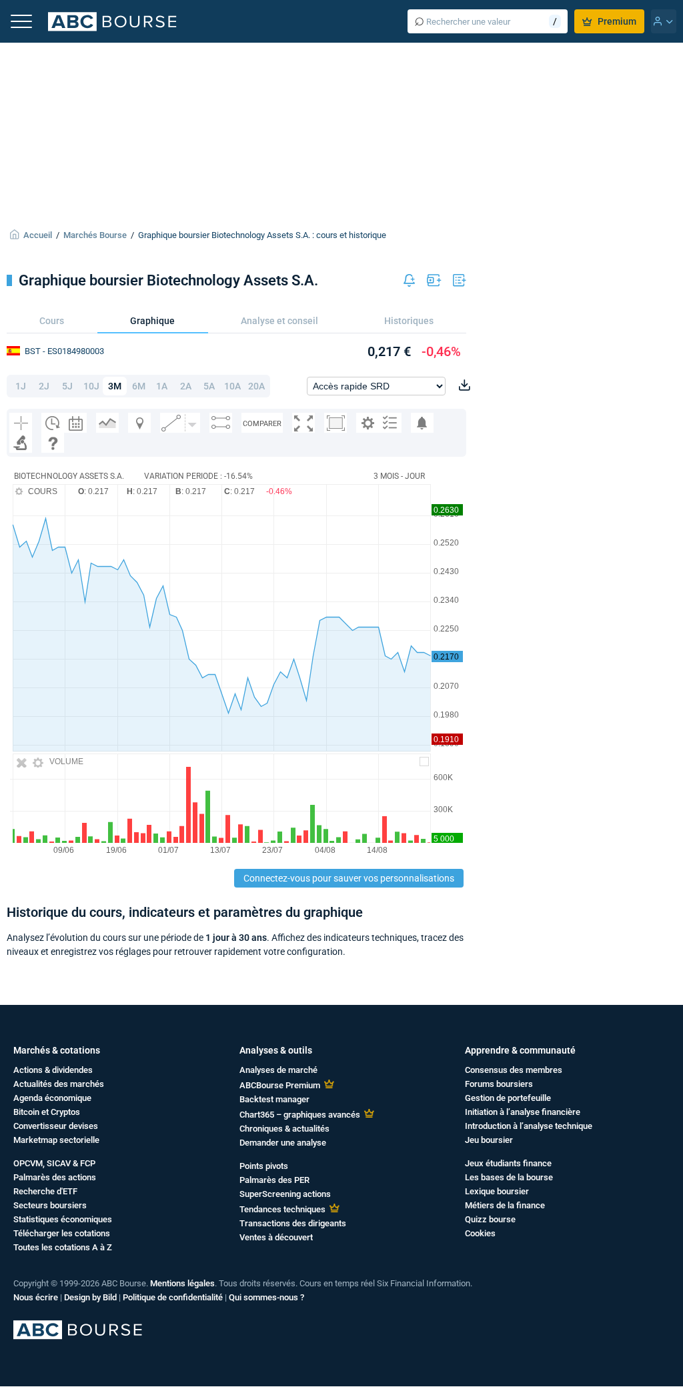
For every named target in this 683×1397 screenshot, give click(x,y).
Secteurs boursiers (50, 1205)
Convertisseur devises (55, 1126)
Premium (617, 21)
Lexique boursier (497, 1191)
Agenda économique (52, 1098)
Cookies (480, 1233)
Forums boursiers (499, 1084)
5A (209, 386)
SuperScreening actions (285, 1194)
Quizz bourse (490, 1219)
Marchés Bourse (95, 235)
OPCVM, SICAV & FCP (54, 1163)
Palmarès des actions (54, 1177)
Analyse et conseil (279, 320)
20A (256, 386)
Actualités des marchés (58, 1084)
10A (232, 386)
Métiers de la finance (505, 1205)
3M (114, 386)
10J (91, 386)
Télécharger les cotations (61, 1233)
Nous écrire (35, 1297)
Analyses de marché (278, 1070)
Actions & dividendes (53, 1070)
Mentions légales (182, 1283)
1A (161, 386)
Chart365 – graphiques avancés (299, 1115)
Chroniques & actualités (284, 1129)
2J (44, 386)
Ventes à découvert (276, 1237)
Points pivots (263, 1166)
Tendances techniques (282, 1209)
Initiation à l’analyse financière (522, 1112)
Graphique (152, 320)
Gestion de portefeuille (508, 1098)
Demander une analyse (282, 1143)
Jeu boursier (489, 1140)
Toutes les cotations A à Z (62, 1247)
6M (138, 386)
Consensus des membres (513, 1070)
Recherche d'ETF (45, 1191)
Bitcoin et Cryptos (46, 1112)
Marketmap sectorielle (56, 1140)
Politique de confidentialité (173, 1297)
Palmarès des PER (274, 1180)
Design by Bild (90, 1297)
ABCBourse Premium (279, 1085)
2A (185, 386)
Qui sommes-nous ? (266, 1297)
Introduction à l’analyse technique (528, 1126)
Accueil (37, 235)
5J (67, 386)
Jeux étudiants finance (508, 1163)
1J (20, 386)
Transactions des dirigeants (292, 1223)
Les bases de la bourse (509, 1177)
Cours (51, 320)
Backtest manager (274, 1099)
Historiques (409, 320)
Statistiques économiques (62, 1219)
